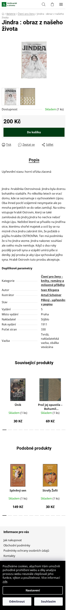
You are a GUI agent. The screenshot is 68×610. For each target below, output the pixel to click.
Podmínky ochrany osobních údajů (26, 550)
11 (64, 515)
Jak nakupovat (12, 540)
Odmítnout (17, 601)
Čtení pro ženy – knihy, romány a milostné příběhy (53, 281)
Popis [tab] (34, 160)
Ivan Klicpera (50, 290)
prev (3, 388)
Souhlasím (48, 601)
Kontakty (9, 556)
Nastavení (33, 590)
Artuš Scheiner (51, 295)
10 (58, 515)
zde (5, 581)
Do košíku (34, 132)
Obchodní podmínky (16, 545)
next (64, 388)
